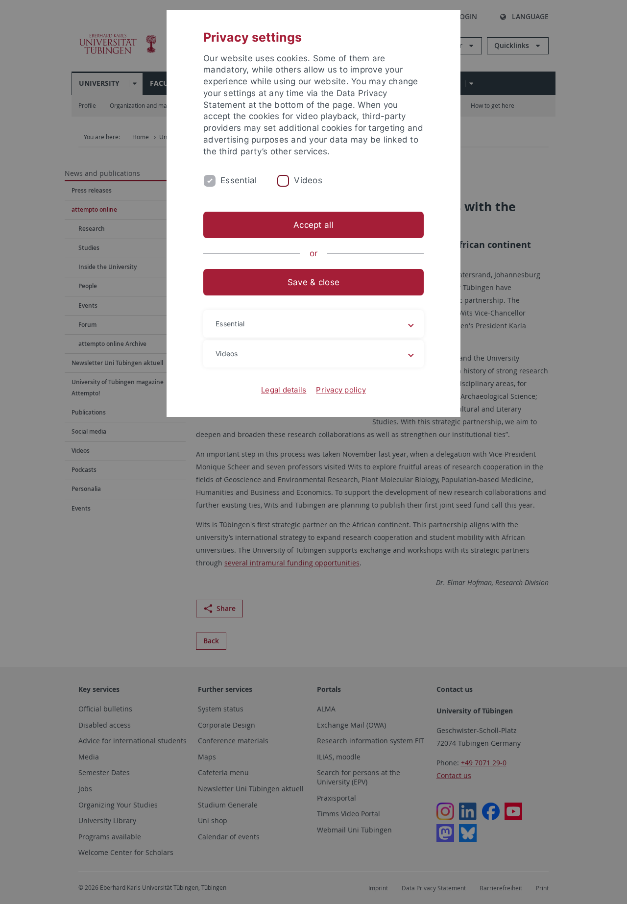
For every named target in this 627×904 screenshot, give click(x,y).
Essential (238, 180)
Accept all (313, 225)
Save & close (313, 282)
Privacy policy (341, 389)
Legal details (283, 389)
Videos (308, 180)
